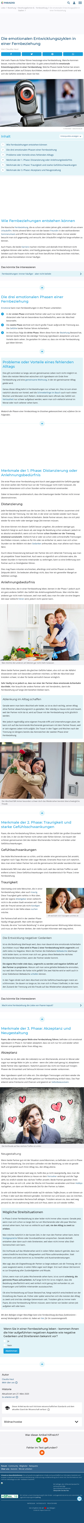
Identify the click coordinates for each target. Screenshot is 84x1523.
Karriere (25, 246)
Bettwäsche (61, 951)
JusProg (38, 1497)
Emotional (5, 308)
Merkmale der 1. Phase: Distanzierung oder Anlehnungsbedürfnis (39, 159)
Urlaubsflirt (6, 230)
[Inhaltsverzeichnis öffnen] (79, 1498)
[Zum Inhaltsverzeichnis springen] (42, 287)
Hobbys (78, 1183)
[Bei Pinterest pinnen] (52, 54)
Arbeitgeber (21, 899)
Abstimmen (11, 1351)
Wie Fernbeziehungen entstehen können (26, 144)
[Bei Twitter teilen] (32, 54)
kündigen (35, 905)
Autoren (14, 1469)
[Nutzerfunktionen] (74, 3)
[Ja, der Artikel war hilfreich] (38, 1439)
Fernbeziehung (41, 8)
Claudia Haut (8, 1379)
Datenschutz (41, 1503)
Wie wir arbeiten (25, 1469)
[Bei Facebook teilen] (11, 54)
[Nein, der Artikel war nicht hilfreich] (45, 1439)
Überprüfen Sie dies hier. (61, 1490)
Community (13, 1466)
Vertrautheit (8, 399)
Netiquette (33, 1466)
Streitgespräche (10, 1238)
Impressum (31, 1503)
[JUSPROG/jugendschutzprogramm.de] (9, 1496)
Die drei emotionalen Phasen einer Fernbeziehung (31, 149)
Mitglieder (23, 1466)
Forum (4, 1466)
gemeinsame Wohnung (36, 379)
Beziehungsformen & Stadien (26, 9)
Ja (8, 1341)
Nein (9, 1345)
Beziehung (12, 8)
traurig (34, 892)
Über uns (5, 1469)
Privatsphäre (52, 1503)
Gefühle (13, 328)
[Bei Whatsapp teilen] (73, 54)
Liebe (3, 8)
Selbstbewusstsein (60, 1082)
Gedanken (36, 543)
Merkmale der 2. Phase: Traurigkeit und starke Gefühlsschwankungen (41, 164)
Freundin (54, 230)
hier (42, 1318)
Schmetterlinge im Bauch (49, 392)
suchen (34, 909)
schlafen (34, 974)
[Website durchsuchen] (68, 3)
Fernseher (52, 1176)
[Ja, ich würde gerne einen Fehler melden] (42, 1452)
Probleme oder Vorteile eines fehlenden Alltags (30, 154)
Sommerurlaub (8, 234)
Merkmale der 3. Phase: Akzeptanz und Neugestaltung (33, 170)
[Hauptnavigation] (80, 3)
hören (21, 599)
